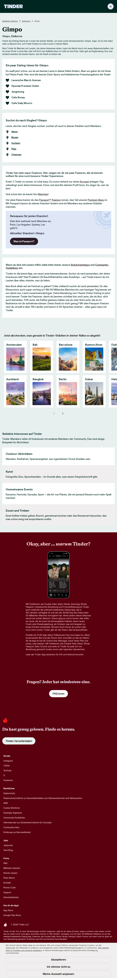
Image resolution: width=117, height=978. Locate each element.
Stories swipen (10, 872)
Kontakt (7, 882)
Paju (13, 149)
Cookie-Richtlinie (11, 807)
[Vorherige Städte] (54, 413)
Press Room (9, 877)
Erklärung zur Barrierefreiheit (17, 832)
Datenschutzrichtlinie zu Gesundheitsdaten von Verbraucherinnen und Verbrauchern (42, 798)
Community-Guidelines (14, 817)
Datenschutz (9, 793)
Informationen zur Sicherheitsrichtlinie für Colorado (27, 822)
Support (7, 892)
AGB (5, 803)
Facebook (8, 780)
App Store (8, 910)
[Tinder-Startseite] (13, 6)
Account (84, 181)
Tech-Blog (8, 850)
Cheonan (16, 154)
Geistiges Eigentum (12, 812)
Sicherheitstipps (80, 264)
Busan (14, 137)
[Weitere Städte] (62, 413)
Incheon (15, 143)
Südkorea (26, 21)
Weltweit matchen (10, 21)
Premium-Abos (96, 200)
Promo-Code (9, 887)
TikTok (6, 765)
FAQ (5, 863)
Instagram (8, 760)
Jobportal (8, 845)
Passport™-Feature (49, 200)
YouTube (7, 770)
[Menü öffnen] (111, 6)
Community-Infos (11, 827)
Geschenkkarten (11, 897)
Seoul (14, 132)
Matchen (43, 194)
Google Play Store (12, 915)
